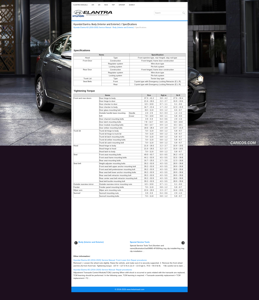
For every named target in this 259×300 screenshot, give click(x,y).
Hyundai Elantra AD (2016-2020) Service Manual (92, 27)
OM (93, 5)
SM (99, 5)
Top (113, 5)
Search (132, 5)
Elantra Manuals (80, 5)
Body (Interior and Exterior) (123, 27)
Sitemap (122, 5)
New (106, 5)
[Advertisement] (129, 39)
